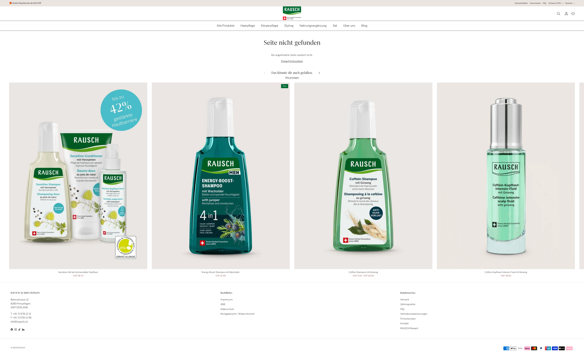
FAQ (544, 3)
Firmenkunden (408, 318)
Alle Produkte (225, 25)
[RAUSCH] (292, 13)
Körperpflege (269, 25)
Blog (364, 25)
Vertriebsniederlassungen (413, 314)
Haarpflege (247, 25)
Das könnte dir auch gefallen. (292, 73)
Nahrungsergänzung (313, 25)
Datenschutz (227, 309)
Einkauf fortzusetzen (292, 61)
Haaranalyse (535, 3)
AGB (223, 304)
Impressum (227, 299)
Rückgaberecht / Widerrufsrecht (237, 314)
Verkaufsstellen (521, 3)
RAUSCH (21, 348)
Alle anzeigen (292, 77)
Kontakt (404, 323)
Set (335, 25)
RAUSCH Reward (409, 328)
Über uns (349, 25)
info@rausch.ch (19, 321)
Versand (404, 299)
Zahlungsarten (407, 304)
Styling (289, 25)
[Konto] (565, 13)
